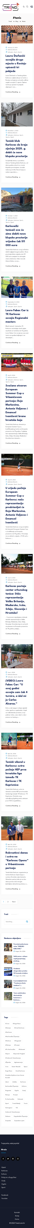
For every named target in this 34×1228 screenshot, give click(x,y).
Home (17, 1219)
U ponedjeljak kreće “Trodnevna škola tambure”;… (20, 983)
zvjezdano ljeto (19, 1120)
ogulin (17, 1090)
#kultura (8, 1041)
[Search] (28, 920)
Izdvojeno (10, 52)
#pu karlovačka (10, 1049)
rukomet (20, 1099)
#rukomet (22, 1049)
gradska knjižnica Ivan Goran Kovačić (14, 1076)
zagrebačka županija (20, 1116)
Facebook (4, 1195)
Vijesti (12, 137)
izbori (7, 1082)
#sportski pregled (19, 1053)
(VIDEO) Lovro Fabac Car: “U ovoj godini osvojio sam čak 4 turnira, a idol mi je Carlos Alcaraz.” (16, 692)
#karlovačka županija (12, 1036)
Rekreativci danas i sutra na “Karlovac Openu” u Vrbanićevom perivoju (17, 861)
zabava (7, 1116)
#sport (7, 1053)
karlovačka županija (11, 1086)
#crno (7, 1023)
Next (14, 902)
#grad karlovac (19, 1028)
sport (7, 1103)
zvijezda (8, 1120)
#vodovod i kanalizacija (13, 1058)
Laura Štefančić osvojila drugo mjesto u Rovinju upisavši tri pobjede (16, 64)
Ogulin (3, 1184)
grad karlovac (20, 1071)
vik (17, 1107)
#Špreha (8, 1062)
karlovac (23, 1082)
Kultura (24, 1086)
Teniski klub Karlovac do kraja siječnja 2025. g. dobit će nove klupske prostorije (17, 149)
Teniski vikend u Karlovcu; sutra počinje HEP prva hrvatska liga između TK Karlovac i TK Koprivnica (16, 773)
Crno (6, 1066)
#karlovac (8, 1032)
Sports (20, 52)
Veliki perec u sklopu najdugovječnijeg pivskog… (20, 959)
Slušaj (17, 1216)
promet (15, 1095)
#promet (17, 1045)
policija (7, 1095)
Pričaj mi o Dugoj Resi (8, 1177)
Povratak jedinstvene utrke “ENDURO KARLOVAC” (21, 947)
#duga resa (16, 1023)
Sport (15, 52)
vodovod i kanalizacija (12, 1112)
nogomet (8, 1090)
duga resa (8, 1071)
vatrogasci (8, 1107)
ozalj (24, 1090)
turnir (26, 1103)
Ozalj (3, 1181)
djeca (25, 1066)
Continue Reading (12, 92)
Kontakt (17, 1212)
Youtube (4, 1198)
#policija (8, 1045)
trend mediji (16, 1103)
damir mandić (16, 1066)
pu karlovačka (9, 1099)
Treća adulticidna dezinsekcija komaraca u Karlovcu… (20, 996)
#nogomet (17, 1041)
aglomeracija (18, 1062)
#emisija (8, 1028)
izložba (14, 1082)
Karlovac (16, 135)
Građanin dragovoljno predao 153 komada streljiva (21, 971)
